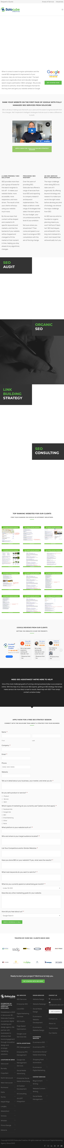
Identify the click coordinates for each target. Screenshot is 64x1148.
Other (5, 820)
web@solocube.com (56, 1005)
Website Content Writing (39, 1090)
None (5, 823)
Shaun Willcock (29, 641)
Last (33, 740)
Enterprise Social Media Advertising (23, 1079)
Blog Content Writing (37, 1082)
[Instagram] (48, 1146)
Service (6, 799)
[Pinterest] (54, 1146)
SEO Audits (21, 1021)
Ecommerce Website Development (38, 1019)
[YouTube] (61, 1146)
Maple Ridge (5, 1102)
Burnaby (4, 1068)
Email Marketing (8, 818)
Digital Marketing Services (23, 1015)
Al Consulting (21, 1094)
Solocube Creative (11, 647)
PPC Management (23, 1047)
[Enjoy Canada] (58, 948)
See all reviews (9, 656)
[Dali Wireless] (48, 949)
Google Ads (7, 812)
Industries (59, 1)
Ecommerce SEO (39, 1042)
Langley (3, 1106)
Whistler (4, 1121)
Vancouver (5, 1064)
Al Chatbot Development (22, 1087)
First (3, 740)
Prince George (6, 1125)
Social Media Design (37, 1010)
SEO (4, 815)
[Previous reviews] (18, 649)
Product (6, 796)
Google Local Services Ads (21, 1035)
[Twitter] (58, 1146)
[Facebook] (44, 1146)
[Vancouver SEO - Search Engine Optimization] (51, 653)
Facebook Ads (7, 809)
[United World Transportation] (37, 949)
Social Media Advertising (21, 1072)
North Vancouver (7, 1078)
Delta (3, 1092)
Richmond (4, 1087)
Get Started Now (53, 82)
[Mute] (37, 141)
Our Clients (53, 1033)
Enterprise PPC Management (22, 1053)
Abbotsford (5, 1111)
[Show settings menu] (40, 141)
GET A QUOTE (55, 1011)
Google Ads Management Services (22, 1063)
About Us (52, 1023)
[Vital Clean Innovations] (5, 948)
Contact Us (53, 1019)
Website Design (38, 999)
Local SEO (20, 1009)
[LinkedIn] (51, 1146)
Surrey (3, 1097)
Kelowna (4, 1130)
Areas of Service (48, 1)
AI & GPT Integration (21, 1099)
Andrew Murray (57, 641)
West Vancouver (7, 1083)
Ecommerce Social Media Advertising (39, 1053)
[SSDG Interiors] (16, 949)
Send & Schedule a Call (12, 922)
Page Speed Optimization (21, 1027)
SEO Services (21, 999)
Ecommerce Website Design (38, 1028)
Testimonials (53, 1028)
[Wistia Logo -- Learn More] (47, 141)
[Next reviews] (61, 649)
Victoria (3, 1116)
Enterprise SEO (22, 1004)
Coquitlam (4, 1073)
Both (5, 802)
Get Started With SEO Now (33, 981)
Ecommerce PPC (39, 1047)
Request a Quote (7, 2)
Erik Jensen (42, 641)
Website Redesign (39, 1004)
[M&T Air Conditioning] (26, 948)
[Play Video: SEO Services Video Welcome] (32, 130)
